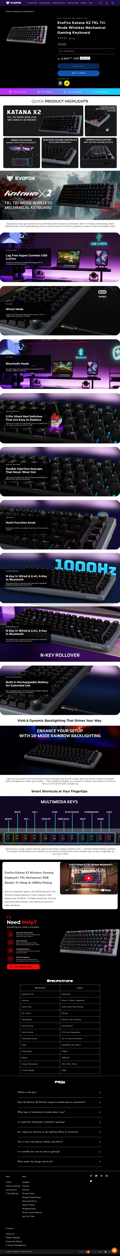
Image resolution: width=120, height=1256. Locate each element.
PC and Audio (32, 3)
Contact (25, 1186)
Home (8, 11)
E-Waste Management (16, 1245)
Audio (8, 1182)
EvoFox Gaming (44, 3)
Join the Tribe (28, 1216)
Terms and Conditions (32, 1212)
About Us (10, 1234)
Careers (25, 1189)
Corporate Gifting (14, 1241)
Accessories (11, 1189)
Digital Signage (13, 1237)
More (90, 3)
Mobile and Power (58, 3)
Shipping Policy (29, 1208)
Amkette (15, 1252)
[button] (101, 2)
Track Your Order (73, 3)
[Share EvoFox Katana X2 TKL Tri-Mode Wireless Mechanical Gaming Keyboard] (112, 22)
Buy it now (78, 73)
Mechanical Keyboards (23, 11)
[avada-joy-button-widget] (114, 1250)
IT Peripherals (12, 1193)
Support (83, 3)
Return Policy (28, 1205)
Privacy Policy (28, 1193)
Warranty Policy (29, 1201)
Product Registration (31, 1197)
